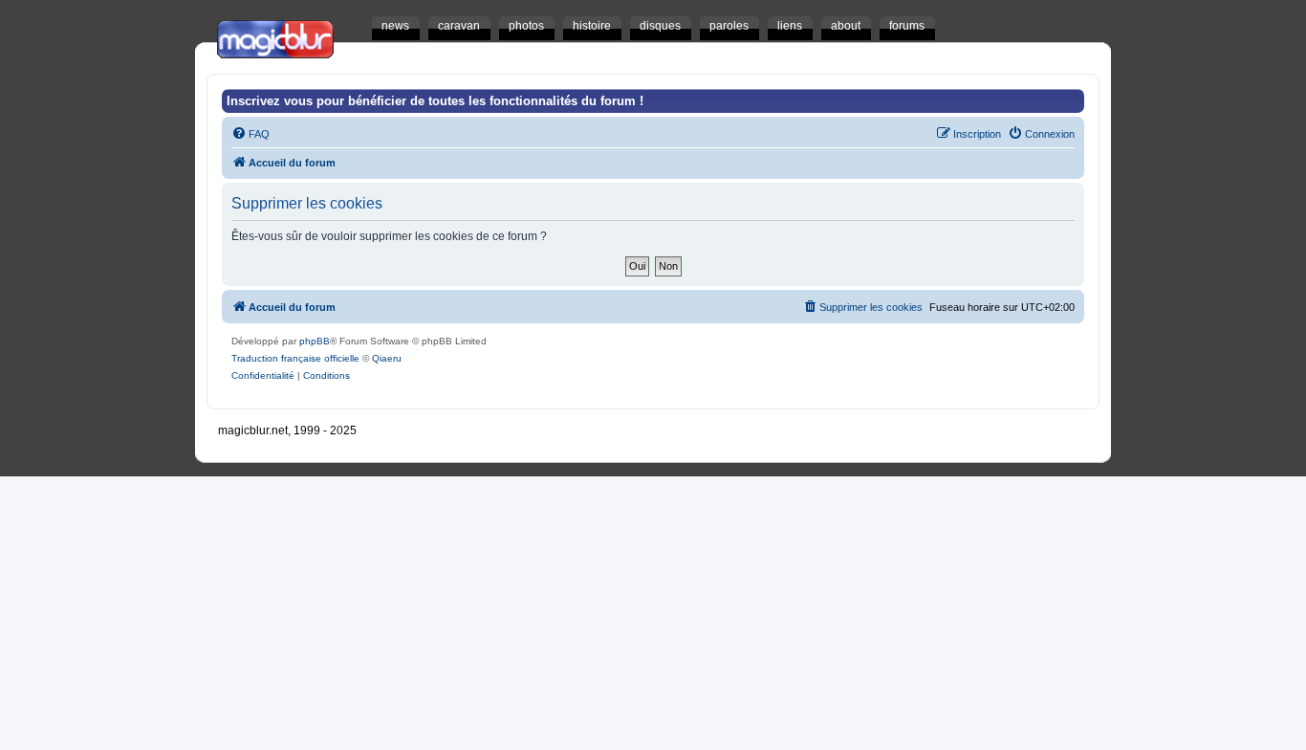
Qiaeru (387, 358)
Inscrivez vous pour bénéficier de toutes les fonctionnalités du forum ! (435, 101)
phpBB (314, 341)
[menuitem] (250, 133)
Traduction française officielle (295, 358)
